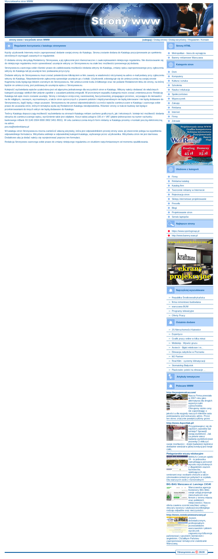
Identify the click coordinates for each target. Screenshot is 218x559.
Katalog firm (178, 185)
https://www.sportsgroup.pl (185, 231)
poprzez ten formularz (68, 137)
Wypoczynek (178, 98)
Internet (176, 112)
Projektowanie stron (182, 212)
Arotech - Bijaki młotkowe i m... (187, 347)
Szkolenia (177, 85)
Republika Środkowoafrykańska (188, 297)
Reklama (176, 107)
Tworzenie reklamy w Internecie (188, 190)
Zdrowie (176, 121)
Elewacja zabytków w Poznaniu (188, 352)
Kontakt (205, 39)
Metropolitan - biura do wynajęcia (189, 53)
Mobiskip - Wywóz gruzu (184, 343)
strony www (16, 39)
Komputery (177, 76)
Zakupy (176, 103)
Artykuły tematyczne (188, 376)
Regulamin (193, 39)
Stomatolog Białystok (182, 365)
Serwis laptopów (180, 217)
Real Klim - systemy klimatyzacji (188, 361)
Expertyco (177, 334)
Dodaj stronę (160, 39)
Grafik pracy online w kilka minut (188, 338)
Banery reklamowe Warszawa (187, 57)
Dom (174, 72)
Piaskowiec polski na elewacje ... (188, 370)
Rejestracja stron (180, 194)
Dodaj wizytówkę (177, 39)
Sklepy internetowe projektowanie (189, 199)
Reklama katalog (180, 181)
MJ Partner (177, 356)
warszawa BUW (180, 306)
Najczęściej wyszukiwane (190, 290)
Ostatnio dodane (185, 322)
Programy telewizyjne (183, 311)
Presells (176, 203)
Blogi (174, 208)
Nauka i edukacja (181, 89)
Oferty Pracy (178, 315)
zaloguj (147, 39)
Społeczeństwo (180, 94)
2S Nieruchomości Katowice (186, 329)
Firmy (175, 116)
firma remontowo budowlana (186, 302)
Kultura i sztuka (180, 80)
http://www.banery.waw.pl (185, 235)
